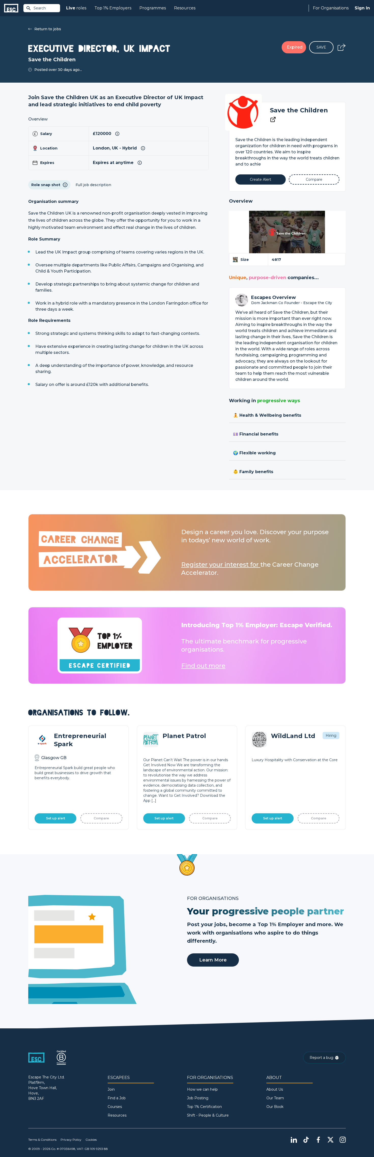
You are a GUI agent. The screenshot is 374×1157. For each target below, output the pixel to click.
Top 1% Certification (204, 1106)
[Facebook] (318, 1140)
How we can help (202, 1089)
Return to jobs (47, 29)
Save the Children (299, 110)
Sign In (362, 8)
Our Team (275, 1098)
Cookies (91, 1139)
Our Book (274, 1106)
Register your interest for (220, 564)
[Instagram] (343, 1140)
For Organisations (331, 8)
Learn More (213, 960)
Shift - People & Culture (208, 1115)
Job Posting (197, 1098)
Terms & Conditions (42, 1139)
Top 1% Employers (112, 8)
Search (40, 8)
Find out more (203, 665)
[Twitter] (330, 1140)
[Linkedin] (294, 1140)
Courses (115, 1106)
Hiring (331, 735)
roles (76, 8)
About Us (274, 1089)
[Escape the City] (11, 8)
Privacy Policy (71, 1139)
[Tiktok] (306, 1140)
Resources (184, 8)
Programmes (152, 8)
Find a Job (117, 1098)
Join (111, 1089)
